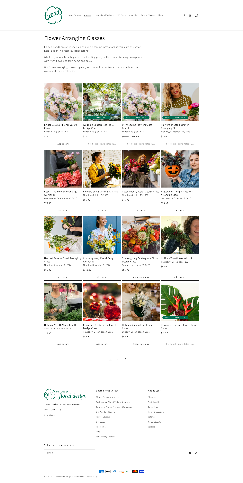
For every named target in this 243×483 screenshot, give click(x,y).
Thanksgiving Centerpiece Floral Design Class (140, 260)
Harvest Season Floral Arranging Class (62, 260)
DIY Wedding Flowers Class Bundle (137, 126)
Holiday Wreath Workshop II (60, 325)
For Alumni (101, 427)
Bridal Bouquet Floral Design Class (60, 126)
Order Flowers (50, 415)
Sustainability (154, 402)
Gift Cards (100, 422)
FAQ (98, 431)
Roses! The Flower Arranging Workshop (60, 193)
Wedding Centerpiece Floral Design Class (99, 126)
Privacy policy (79, 477)
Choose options (141, 277)
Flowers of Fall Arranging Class (100, 191)
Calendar (152, 417)
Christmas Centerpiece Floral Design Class (99, 326)
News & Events (154, 422)
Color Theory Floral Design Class (140, 191)
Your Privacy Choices (105, 436)
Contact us (153, 407)
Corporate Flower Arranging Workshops (114, 407)
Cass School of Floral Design (60, 477)
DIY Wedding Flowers (105, 412)
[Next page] (133, 359)
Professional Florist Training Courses (113, 402)
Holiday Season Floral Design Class (138, 326)
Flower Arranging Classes (107, 397)
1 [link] (110, 358)
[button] (184, 15)
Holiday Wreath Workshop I (176, 258)
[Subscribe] (91, 453)
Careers (151, 427)
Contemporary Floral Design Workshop (99, 260)
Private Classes (103, 417)
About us (152, 397)
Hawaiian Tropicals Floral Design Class (179, 326)
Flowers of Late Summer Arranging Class (175, 126)
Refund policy (92, 477)
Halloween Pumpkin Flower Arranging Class (177, 193)
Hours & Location (156, 412)
